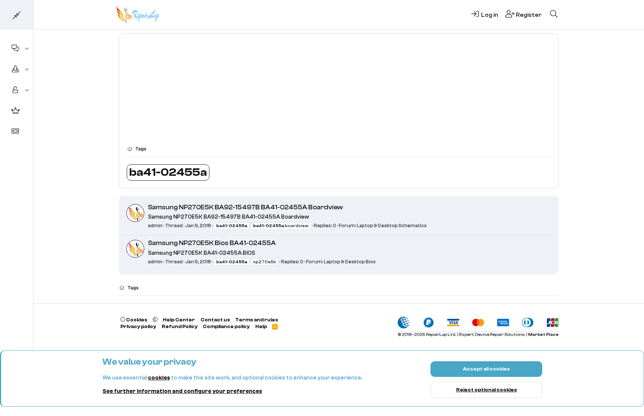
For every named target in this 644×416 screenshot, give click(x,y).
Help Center (179, 320)
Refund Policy (180, 326)
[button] (27, 48)
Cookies (136, 320)
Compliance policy (226, 326)
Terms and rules (256, 320)
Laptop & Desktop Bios (350, 261)
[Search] (553, 14)
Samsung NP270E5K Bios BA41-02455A (212, 243)
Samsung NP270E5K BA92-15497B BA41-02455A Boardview (245, 207)
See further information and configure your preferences (182, 391)
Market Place (543, 334)
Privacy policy (138, 326)
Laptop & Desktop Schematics (392, 225)
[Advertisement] (339, 93)
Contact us (215, 320)
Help (261, 326)
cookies (159, 378)
